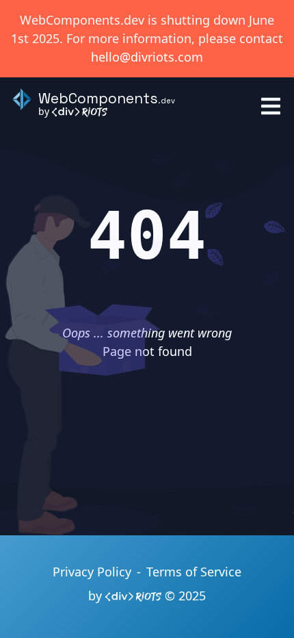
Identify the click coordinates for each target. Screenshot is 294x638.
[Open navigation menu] (270, 106)
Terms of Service (193, 571)
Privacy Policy (92, 571)
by (45, 111)
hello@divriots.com (147, 57)
